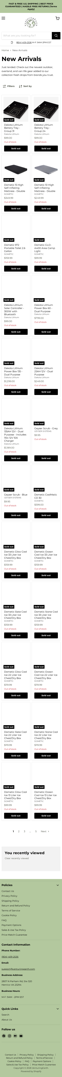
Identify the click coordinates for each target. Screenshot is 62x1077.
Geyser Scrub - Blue (15, 494)
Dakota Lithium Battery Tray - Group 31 (13, 128)
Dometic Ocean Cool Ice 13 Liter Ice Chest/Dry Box (45, 795)
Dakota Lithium (11, 134)
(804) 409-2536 (24, 42)
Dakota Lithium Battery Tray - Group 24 (43, 128)
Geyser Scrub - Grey (46, 428)
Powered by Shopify (31, 1071)
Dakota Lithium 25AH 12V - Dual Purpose (43, 371)
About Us (7, 1019)
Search (5, 1014)
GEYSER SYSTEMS (42, 431)
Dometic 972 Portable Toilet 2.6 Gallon (14, 248)
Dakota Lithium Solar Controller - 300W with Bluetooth (14, 309)
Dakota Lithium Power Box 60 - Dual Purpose (43, 308)
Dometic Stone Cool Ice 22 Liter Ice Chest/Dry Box (46, 735)
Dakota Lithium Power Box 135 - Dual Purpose (13, 371)
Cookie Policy (9, 915)
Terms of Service (11, 910)
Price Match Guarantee (14, 934)
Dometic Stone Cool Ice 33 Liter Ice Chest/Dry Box (46, 614)
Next (44, 831)
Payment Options (11, 925)
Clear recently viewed (17, 858)
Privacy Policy (9, 895)
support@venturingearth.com (18, 969)
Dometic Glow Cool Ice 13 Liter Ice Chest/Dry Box (15, 795)
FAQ (4, 920)
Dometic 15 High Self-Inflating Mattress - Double (14, 188)
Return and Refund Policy (16, 905)
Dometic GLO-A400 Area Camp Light (44, 248)
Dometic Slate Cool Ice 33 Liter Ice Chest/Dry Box (15, 614)
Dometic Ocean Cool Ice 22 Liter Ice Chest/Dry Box (45, 674)
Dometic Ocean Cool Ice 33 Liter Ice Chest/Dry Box (45, 554)
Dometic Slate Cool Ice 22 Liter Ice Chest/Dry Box (15, 735)
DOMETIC (9, 194)
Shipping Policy (10, 900)
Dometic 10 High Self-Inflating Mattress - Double (44, 188)
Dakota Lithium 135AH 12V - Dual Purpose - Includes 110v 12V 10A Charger (15, 434)
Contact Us (8, 891)
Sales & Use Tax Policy (14, 930)
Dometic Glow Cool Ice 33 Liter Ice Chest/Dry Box (15, 554)
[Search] (56, 35)
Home (5, 50)
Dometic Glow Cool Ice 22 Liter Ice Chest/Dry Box (15, 674)
